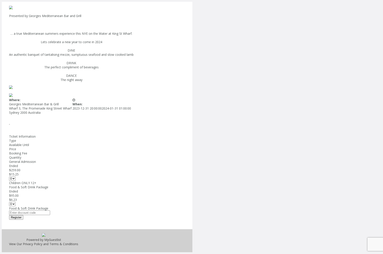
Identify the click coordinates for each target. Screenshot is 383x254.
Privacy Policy (32, 244)
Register (16, 217)
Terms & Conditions (63, 244)
